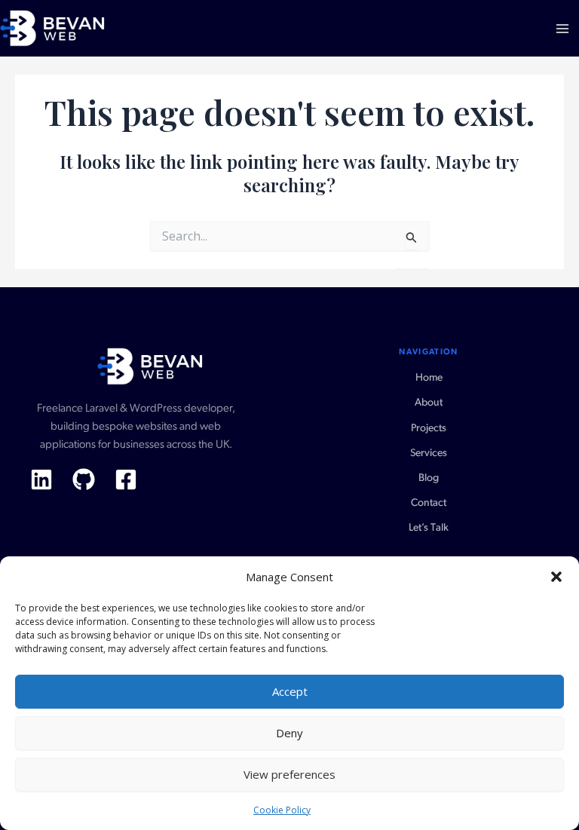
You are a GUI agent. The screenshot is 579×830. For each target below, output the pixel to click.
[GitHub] (83, 479)
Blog (428, 478)
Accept (290, 691)
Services (428, 453)
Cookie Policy (282, 810)
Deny (289, 732)
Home (429, 378)
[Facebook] (126, 479)
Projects (428, 428)
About (429, 403)
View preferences (289, 774)
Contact (428, 503)
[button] (556, 576)
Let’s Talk (429, 528)
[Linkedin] (41, 479)
